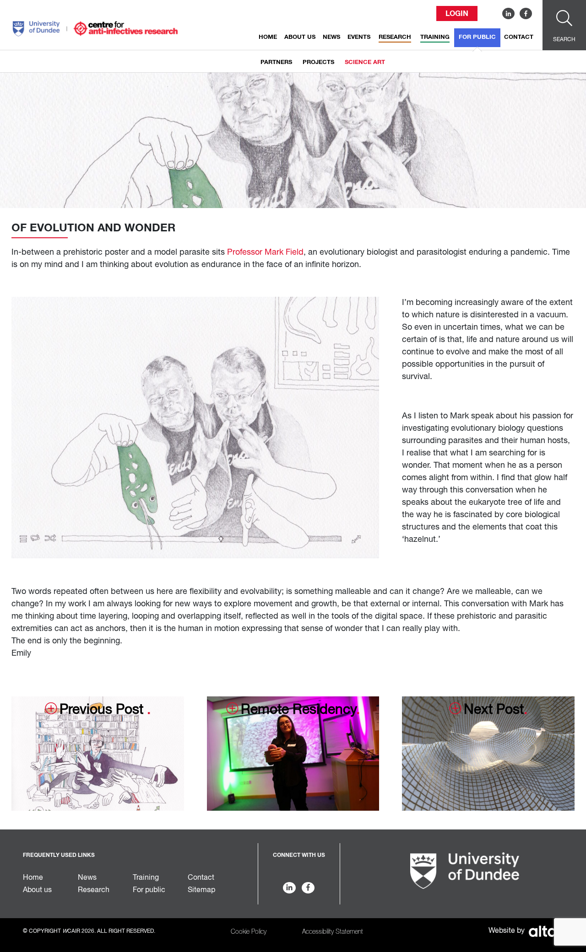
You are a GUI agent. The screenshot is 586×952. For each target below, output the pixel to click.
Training (435, 37)
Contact (518, 37)
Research (395, 37)
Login (456, 13)
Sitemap (201, 890)
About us (299, 37)
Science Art (365, 62)
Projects (318, 62)
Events (358, 37)
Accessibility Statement (332, 932)
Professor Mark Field (265, 252)
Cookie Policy (248, 932)
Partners (276, 62)
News (331, 37)
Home (268, 37)
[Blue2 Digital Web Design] (544, 930)
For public (477, 37)
